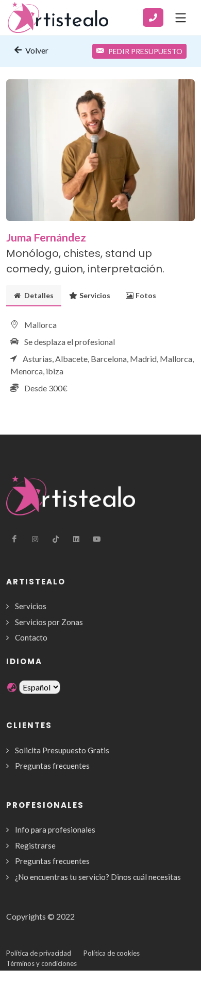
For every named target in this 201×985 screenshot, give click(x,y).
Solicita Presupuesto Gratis (62, 750)
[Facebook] (14, 539)
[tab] (33, 295)
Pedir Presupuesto (145, 51)
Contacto (31, 637)
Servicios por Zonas (49, 622)
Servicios (94, 295)
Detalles (38, 295)
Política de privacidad (38, 953)
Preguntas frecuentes (52, 765)
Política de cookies (111, 953)
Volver (36, 50)
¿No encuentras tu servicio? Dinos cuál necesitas (98, 877)
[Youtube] (97, 539)
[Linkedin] (76, 539)
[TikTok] (55, 539)
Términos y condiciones (41, 963)
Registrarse (35, 845)
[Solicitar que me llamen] (153, 17)
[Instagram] (35, 539)
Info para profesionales (55, 829)
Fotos (146, 295)
